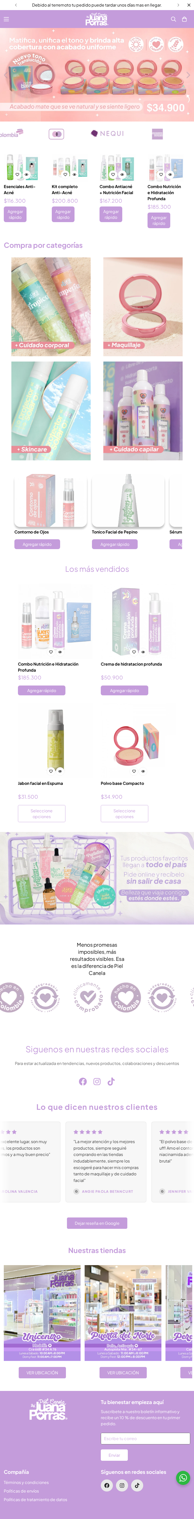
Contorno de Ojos (31, 531)
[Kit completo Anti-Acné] (70, 168)
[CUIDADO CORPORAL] (51, 306)
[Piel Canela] (97, 19)
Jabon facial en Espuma (40, 783)
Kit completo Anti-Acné (65, 189)
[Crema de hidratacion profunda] (138, 621)
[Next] (178, 5)
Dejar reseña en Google (97, 1223)
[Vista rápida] (26, 174)
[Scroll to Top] (184, 1491)
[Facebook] (83, 1082)
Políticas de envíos (21, 1491)
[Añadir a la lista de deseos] (17, 174)
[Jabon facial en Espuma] (55, 740)
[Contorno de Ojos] (50, 500)
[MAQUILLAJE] (143, 306)
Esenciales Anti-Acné (20, 189)
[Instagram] (97, 1082)
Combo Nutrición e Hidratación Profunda (164, 192)
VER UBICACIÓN (42, 1372)
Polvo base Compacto (122, 783)
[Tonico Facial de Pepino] (128, 500)
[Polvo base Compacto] (138, 740)
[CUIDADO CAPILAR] (143, 411)
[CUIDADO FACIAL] (51, 411)
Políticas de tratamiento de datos (35, 1499)
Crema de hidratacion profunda (131, 664)
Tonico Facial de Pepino (114, 531)
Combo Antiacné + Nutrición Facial (116, 189)
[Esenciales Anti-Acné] (22, 168)
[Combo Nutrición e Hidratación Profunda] (166, 168)
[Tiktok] (111, 1082)
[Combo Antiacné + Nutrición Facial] (118, 168)
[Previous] (15, 5)
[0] (184, 19)
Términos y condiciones (26, 1482)
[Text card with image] (42, 1313)
